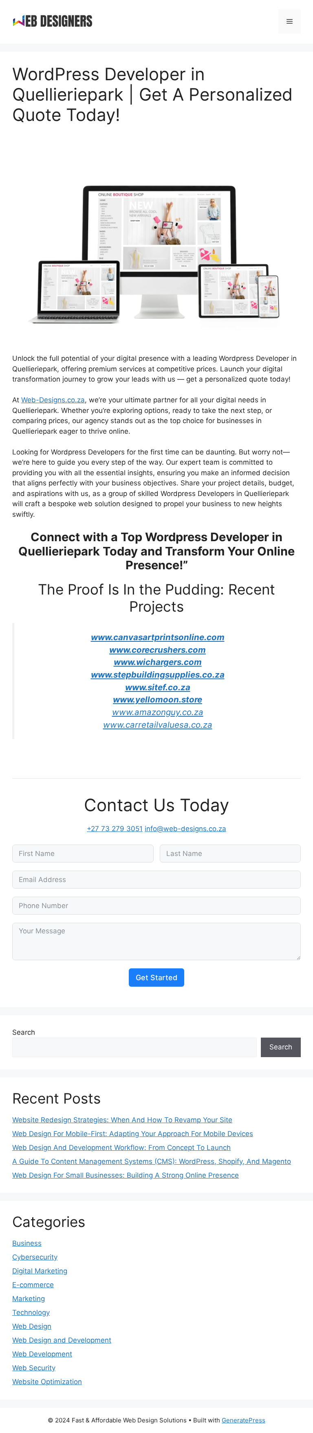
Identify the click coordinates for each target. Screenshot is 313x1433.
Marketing (28, 1299)
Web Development (42, 1354)
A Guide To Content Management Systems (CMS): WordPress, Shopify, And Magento (151, 1161)
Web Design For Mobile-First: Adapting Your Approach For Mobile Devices (132, 1134)
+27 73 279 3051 (115, 829)
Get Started (156, 977)
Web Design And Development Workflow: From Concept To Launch (121, 1147)
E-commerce (33, 1285)
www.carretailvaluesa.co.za (157, 725)
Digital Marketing (39, 1271)
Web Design (31, 1326)
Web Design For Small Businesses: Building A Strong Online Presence (125, 1175)
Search (23, 1032)
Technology (31, 1312)
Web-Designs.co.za (53, 400)
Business (27, 1243)
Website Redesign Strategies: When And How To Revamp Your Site (122, 1120)
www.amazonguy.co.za (157, 712)
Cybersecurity (34, 1257)
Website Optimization (47, 1382)
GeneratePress (243, 1420)
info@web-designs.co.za (185, 829)
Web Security (33, 1368)
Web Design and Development (61, 1340)
